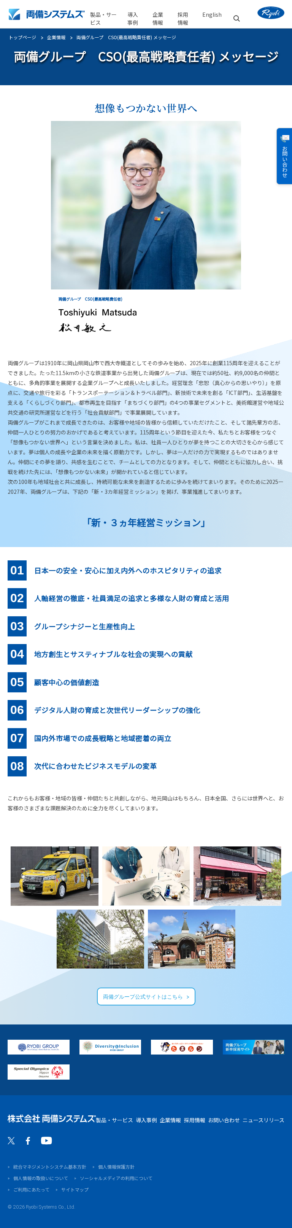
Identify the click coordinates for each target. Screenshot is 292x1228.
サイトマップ (75, 1189)
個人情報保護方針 (116, 1166)
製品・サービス (103, 18)
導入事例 (132, 18)
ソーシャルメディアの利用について (116, 1178)
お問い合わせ (224, 1120)
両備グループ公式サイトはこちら (143, 997)
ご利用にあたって (31, 1189)
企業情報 (56, 37)
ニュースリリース (263, 1120)
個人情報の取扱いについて (40, 1178)
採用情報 (194, 1120)
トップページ (22, 37)
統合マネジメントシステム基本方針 (49, 1166)
